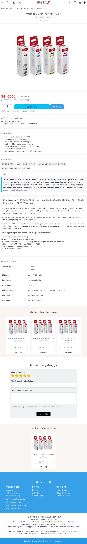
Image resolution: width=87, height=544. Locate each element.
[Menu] (2, 2)
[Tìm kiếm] (8, 2)
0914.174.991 (33, 124)
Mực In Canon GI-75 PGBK (16, 200)
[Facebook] (37, 482)
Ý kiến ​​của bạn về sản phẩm (21, 390)
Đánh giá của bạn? (18, 372)
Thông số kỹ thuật (9, 261)
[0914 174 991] (20, 2)
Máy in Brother (43, 541)
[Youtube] (50, 482)
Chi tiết (4, 175)
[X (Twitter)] (41, 482)
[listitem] (43, 56)
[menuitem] (8, 164)
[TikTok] (46, 482)
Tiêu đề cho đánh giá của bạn (22, 381)
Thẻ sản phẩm (6, 160)
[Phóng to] (43, 56)
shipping (28, 100)
